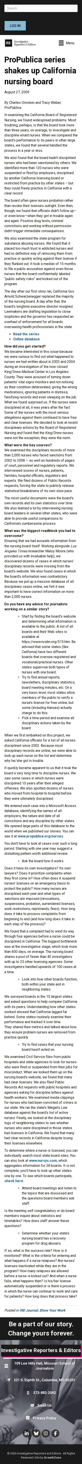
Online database (26, 339)
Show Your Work (52, 1310)
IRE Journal (29, 1310)
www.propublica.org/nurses (40, 836)
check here (13, 1181)
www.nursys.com (43, 1160)
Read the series (26, 334)
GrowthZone (52, 1457)
